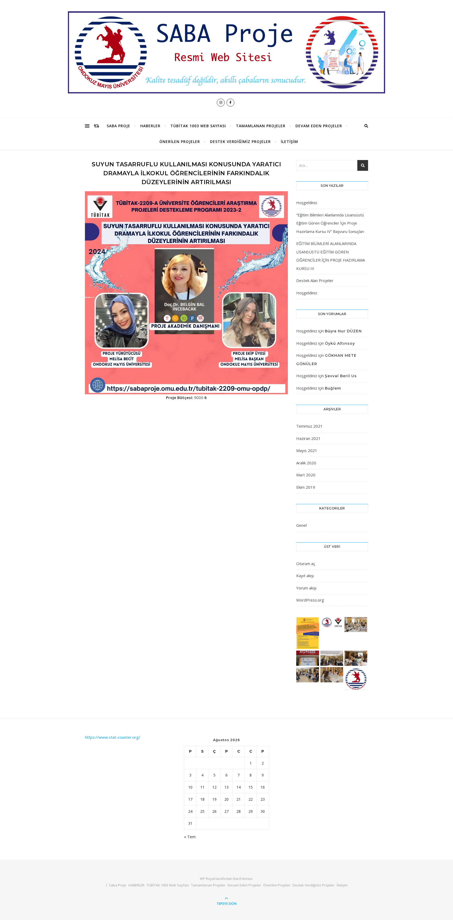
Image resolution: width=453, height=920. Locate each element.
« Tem (190, 836)
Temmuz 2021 (309, 426)
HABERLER (150, 125)
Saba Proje (118, 125)
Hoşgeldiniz (306, 202)
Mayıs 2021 (306, 450)
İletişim (289, 141)
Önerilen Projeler (179, 141)
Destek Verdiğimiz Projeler (240, 141)
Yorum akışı (306, 588)
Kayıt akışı (305, 575)
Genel (301, 525)
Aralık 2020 (306, 462)
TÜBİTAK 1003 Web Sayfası (198, 125)
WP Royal (207, 878)
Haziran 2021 (308, 438)
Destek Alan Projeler (314, 280)
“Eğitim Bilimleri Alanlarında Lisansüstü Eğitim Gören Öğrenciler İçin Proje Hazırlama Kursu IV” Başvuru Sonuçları (330, 223)
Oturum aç (305, 563)
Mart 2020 (305, 474)
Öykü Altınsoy (340, 343)
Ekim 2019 (305, 487)
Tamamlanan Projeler (260, 125)
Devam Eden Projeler (318, 125)
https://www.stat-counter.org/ (112, 737)
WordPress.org (310, 600)
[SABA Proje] (226, 52)
